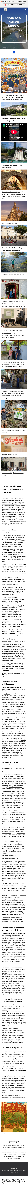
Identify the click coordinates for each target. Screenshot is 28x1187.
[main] (14, 28)
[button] (2, 10)
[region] (14, 4)
